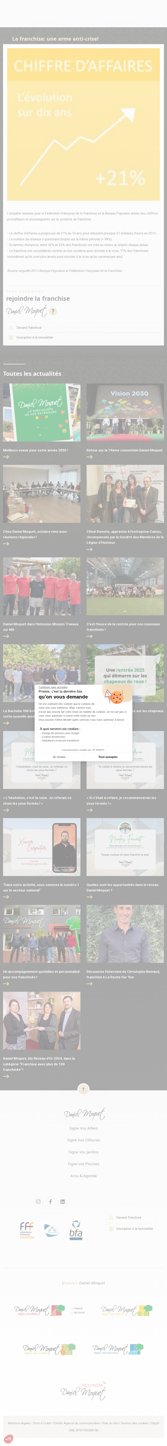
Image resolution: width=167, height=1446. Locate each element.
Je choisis (59, 756)
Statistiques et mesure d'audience (60, 740)
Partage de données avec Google (60, 733)
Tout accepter (108, 756)
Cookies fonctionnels (53, 737)
